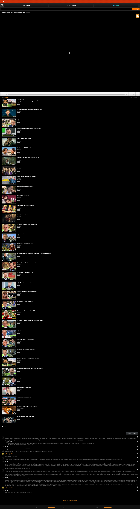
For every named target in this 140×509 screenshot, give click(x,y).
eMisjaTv (6, 97)
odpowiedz (80, 440)
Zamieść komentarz (132, 433)
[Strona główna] (4, 2)
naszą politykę (51, 507)
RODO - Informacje (108, 507)
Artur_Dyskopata (8, 453)
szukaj (136, 9)
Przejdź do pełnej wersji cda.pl (70, 500)
